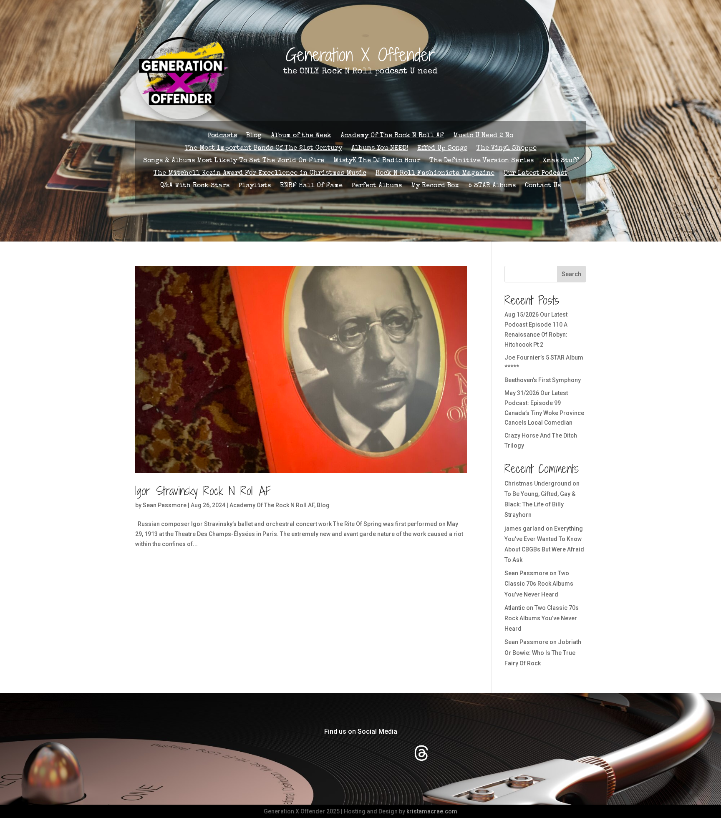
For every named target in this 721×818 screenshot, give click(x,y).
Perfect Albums (377, 186)
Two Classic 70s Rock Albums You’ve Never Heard (538, 583)
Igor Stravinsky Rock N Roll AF (202, 491)
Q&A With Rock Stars (194, 186)
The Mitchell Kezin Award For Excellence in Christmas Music (260, 174)
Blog (254, 136)
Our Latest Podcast (535, 174)
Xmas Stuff (560, 161)
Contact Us (543, 186)
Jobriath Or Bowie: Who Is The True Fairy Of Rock (542, 652)
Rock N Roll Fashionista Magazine (435, 174)
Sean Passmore (165, 505)
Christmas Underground (537, 483)
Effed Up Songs (442, 149)
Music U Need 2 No (483, 136)
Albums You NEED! (379, 149)
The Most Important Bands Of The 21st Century (263, 149)
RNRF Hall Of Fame (311, 186)
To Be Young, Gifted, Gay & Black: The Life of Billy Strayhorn (539, 504)
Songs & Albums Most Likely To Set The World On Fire (233, 161)
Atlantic (514, 607)
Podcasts (222, 136)
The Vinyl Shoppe (506, 149)
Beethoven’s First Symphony (542, 380)
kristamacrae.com (431, 811)
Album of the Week (301, 136)
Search (571, 274)
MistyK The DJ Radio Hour (376, 161)
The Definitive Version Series (481, 161)
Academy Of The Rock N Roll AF (392, 136)
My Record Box (435, 186)
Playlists (255, 186)
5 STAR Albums (492, 186)
